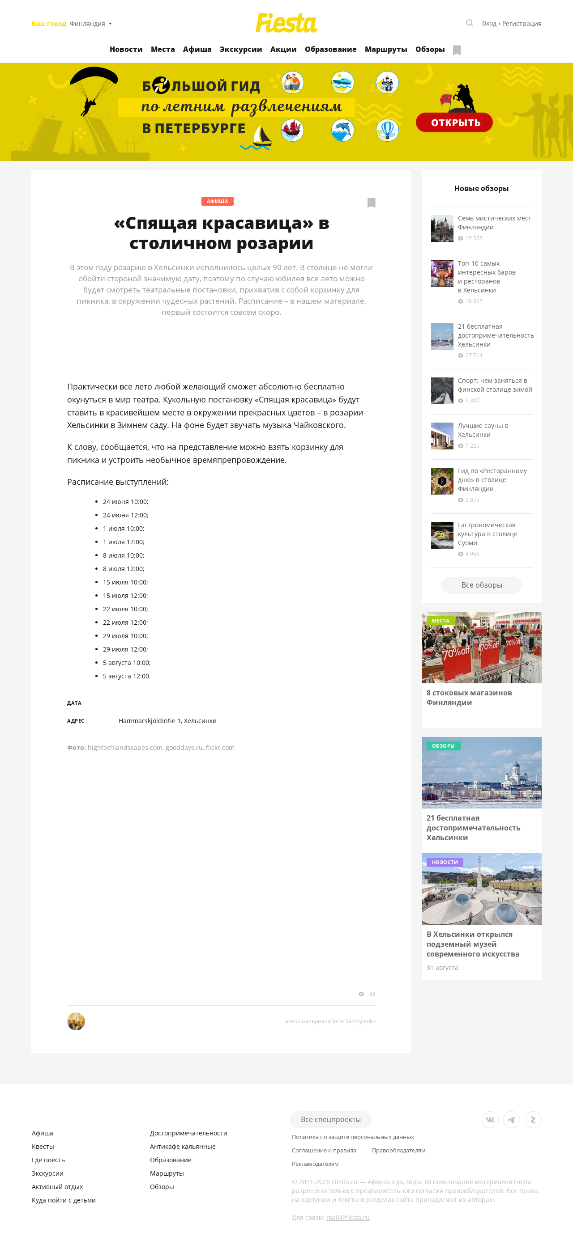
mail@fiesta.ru (348, 1217)
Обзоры (430, 49)
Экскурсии (241, 49)
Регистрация (522, 23)
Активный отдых (57, 1186)
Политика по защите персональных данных (353, 1137)
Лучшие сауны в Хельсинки (483, 430)
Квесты (43, 1146)
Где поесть (48, 1160)
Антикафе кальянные (183, 1146)
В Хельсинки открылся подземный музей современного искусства (473, 944)
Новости (126, 49)
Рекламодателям (315, 1164)
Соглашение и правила (324, 1150)
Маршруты (386, 49)
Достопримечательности (188, 1133)
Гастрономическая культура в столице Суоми (487, 534)
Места (163, 49)
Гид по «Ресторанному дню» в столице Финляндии (492, 479)
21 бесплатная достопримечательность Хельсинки (496, 335)
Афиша (197, 49)
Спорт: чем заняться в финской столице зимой (495, 385)
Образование (331, 49)
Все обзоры (482, 585)
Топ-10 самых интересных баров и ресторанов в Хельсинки (487, 276)
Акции (283, 49)
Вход (489, 23)
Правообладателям (399, 1150)
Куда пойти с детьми (64, 1200)
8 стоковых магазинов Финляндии (469, 697)
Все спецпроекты (331, 1119)
